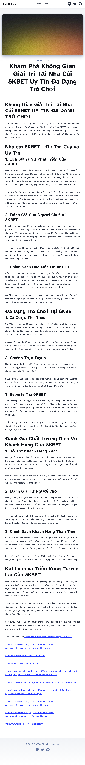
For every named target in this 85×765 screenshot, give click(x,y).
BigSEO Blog (9, 4)
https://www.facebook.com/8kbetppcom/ (24, 724)
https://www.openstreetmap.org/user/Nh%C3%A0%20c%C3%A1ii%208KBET (41, 682)
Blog (46, 4)
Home (38, 4)
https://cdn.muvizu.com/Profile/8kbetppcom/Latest (48, 636)
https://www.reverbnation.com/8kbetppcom (25, 655)
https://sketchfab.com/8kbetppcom (21, 663)
